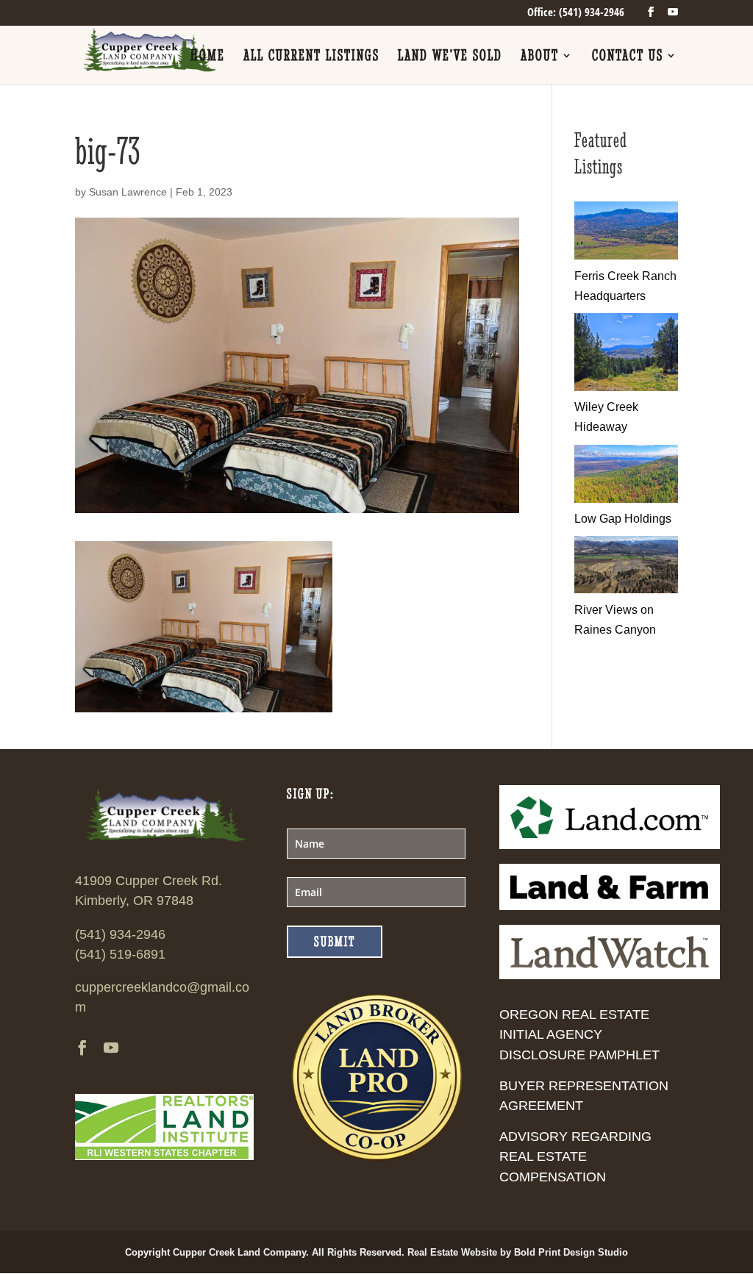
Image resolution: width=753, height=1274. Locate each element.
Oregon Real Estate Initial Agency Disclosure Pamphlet (579, 1034)
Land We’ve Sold (450, 57)
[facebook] (651, 12)
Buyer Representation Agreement (583, 1095)
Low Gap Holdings (622, 518)
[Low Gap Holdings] (626, 499)
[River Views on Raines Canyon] (626, 589)
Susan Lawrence (128, 192)
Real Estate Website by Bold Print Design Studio (517, 1252)
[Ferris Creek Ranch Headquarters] (626, 255)
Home (207, 57)
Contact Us (627, 57)
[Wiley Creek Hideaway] (626, 387)
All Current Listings (311, 57)
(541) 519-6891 (120, 954)
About (540, 57)
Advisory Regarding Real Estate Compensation (575, 1156)
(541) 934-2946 (120, 934)
